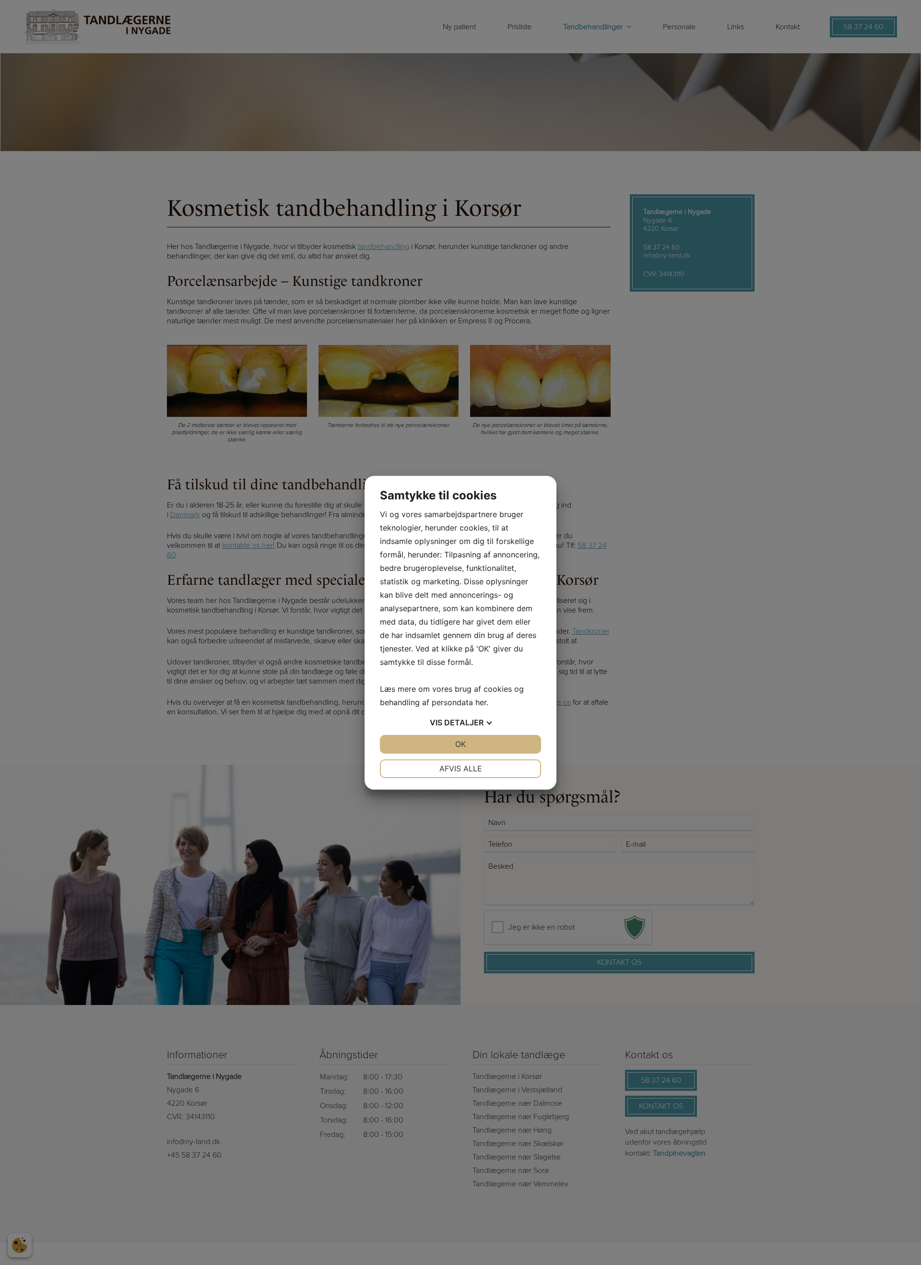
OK (460, 744)
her (480, 702)
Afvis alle (460, 768)
